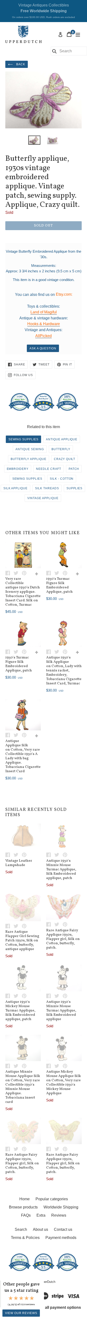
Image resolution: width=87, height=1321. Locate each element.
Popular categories (52, 1199)
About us (40, 1229)
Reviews (58, 1215)
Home (24, 1199)
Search (21, 1229)
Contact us (63, 1229)
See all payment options (59, 1308)
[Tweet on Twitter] (18, 573)
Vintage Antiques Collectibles (43, 10)
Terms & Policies (25, 1238)
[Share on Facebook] (9, 573)
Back (20, 64)
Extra (40, 1215)
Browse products (23, 1207)
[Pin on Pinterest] (25, 573)
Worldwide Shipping (61, 1207)
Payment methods (60, 1238)
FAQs (26, 1215)
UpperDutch (47, 1282)
